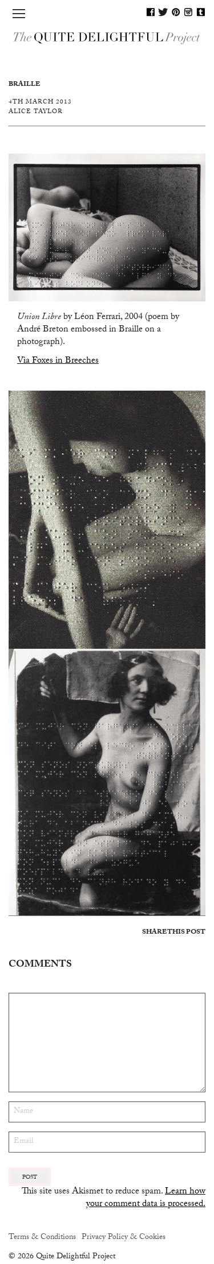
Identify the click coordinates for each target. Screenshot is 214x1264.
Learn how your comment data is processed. (145, 1198)
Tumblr (201, 12)
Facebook (151, 12)
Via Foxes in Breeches (58, 361)
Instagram (188, 12)
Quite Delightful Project (107, 37)
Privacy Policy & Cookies (123, 1238)
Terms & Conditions (42, 1238)
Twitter (163, 12)
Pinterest (176, 12)
